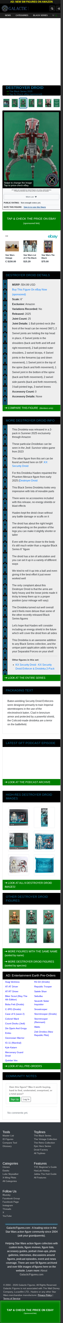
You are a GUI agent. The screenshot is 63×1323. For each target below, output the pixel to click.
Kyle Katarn (11, 1047)
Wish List (36, 197)
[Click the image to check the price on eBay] (31, 149)
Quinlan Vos (11, 1060)
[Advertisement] (31, 51)
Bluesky (6, 1195)
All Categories (10, 1181)
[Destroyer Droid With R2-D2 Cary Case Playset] (48, 936)
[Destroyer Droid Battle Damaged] (31, 936)
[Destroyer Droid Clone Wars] (14, 917)
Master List (8, 1135)
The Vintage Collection (45, 1139)
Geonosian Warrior (14, 1038)
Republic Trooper (43, 986)
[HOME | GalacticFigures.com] (15, 8)
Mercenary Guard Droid (14, 1054)
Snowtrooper (40, 1009)
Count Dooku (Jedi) (15, 1023)
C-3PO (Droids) (13, 1009)
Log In (26, 1099)
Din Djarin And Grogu (16, 1028)
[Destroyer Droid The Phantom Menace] (14, 936)
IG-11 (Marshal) (13, 1042)
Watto (37, 1027)
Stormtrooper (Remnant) (41, 1020)
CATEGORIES (22, 15)
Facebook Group (11, 1198)
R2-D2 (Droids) (42, 982)
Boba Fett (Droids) (14, 1004)
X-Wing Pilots (9, 1177)
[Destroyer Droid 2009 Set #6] (48, 917)
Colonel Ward (12, 1018)
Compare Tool (10, 1142)
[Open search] (52, 8)
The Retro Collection (44, 1142)
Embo (8, 1033)
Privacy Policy (45, 1295)
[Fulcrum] (59, 4)
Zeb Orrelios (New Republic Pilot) (43, 1033)
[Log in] (58, 8)
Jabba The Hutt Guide (45, 1174)
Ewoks (6, 1170)
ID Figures (8, 1139)
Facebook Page (11, 1202)
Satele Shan (40, 991)
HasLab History (42, 1170)
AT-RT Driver (11, 991)
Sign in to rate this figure (35, 207)
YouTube (7, 1216)
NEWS (8, 15)
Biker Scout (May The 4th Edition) (16, 998)
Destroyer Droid (28, 480)
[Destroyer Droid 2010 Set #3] (31, 917)
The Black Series (18, 91)
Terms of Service (11, 1298)
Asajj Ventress (12, 982)
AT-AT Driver (11, 986)
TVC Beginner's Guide (45, 1167)
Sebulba (38, 996)
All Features (40, 1177)
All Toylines (39, 1153)
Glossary (7, 1146)
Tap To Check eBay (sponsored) (25, 94)
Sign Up (15, 1099)
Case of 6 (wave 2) (15, 1014)
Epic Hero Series (42, 1146)
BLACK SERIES (40, 15)
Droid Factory (41, 1149)
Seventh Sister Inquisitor (41, 1003)
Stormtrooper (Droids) (45, 1014)
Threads (7, 1209)
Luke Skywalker (11, 1174)
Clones (6, 1167)
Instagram (8, 1205)
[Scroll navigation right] (56, 15)
